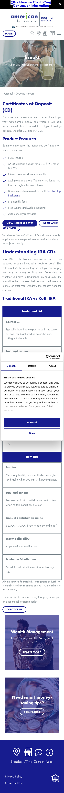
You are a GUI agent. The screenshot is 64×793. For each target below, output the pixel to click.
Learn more (32, 652)
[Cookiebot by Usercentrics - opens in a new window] (46, 357)
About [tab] (52, 365)
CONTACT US (14, 609)
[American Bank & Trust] (32, 19)
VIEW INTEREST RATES (20, 223)
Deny (32, 433)
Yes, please (32, 712)
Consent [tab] (11, 365)
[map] (39, 34)
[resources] (52, 34)
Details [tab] (32, 365)
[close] (60, 4)
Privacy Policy (13, 776)
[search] (32, 34)
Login (9, 33)
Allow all (32, 422)
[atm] (45, 34)
